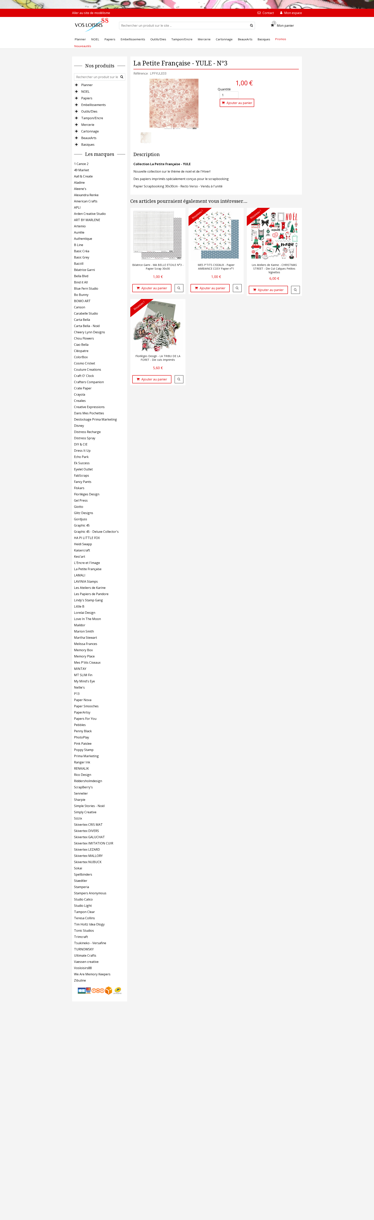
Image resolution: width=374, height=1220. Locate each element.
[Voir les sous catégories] (76, 85)
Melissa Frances (85, 644)
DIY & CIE (80, 444)
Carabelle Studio (86, 313)
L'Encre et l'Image (87, 563)
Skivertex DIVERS (86, 831)
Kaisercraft (82, 550)
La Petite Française (87, 569)
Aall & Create (83, 176)
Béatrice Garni (84, 270)
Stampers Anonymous (90, 893)
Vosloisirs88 (83, 968)
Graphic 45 (82, 525)
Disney (79, 425)
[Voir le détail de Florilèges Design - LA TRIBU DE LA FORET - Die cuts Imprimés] (179, 379)
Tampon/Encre (92, 118)
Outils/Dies (89, 111)
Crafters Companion (89, 382)
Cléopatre (81, 351)
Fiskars (79, 488)
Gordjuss (80, 519)
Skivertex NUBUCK (87, 862)
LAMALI (79, 575)
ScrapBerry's (83, 787)
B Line (78, 245)
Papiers (86, 98)
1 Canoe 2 (81, 164)
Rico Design (82, 775)
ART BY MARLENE (87, 220)
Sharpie (79, 799)
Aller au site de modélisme (91, 13)
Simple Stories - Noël (89, 806)
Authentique (83, 238)
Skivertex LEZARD (87, 849)
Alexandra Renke (86, 195)
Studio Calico (83, 899)
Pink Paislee (83, 743)
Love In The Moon (87, 619)
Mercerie (87, 125)
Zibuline (80, 980)
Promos (280, 39)
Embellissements (93, 105)
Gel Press (81, 500)
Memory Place (84, 656)
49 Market (81, 170)
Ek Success (82, 463)
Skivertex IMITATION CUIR (93, 843)
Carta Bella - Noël (87, 326)
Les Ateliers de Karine (90, 588)
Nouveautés (82, 46)
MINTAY (80, 669)
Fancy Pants (82, 482)
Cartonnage (90, 131)
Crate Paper (83, 388)
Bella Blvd (81, 276)
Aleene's (80, 189)
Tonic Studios (84, 930)
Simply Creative (85, 812)
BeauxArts (88, 138)
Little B (79, 606)
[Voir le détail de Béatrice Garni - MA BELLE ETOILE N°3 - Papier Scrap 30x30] (179, 288)
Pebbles (80, 725)
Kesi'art (79, 556)
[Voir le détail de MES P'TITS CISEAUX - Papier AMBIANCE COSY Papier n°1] (237, 288)
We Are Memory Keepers (92, 974)
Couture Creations (87, 369)
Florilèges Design (86, 494)
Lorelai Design (84, 612)
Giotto (78, 507)
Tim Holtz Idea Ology (89, 924)
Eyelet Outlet (83, 469)
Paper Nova (82, 700)
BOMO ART (82, 301)
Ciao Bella (81, 344)
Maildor (79, 625)
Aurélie (79, 232)
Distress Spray (84, 438)
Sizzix (78, 818)
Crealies (80, 401)
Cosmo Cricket (84, 363)
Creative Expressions (89, 407)
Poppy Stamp (84, 750)
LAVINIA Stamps (86, 581)
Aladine (79, 182)
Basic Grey (81, 257)
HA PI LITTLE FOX (87, 538)
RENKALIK (81, 768)
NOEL (85, 91)
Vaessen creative (86, 962)
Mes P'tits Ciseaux (87, 662)
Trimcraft (81, 937)
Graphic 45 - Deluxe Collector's (96, 531)
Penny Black (83, 731)
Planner (87, 85)
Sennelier (81, 793)
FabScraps (81, 475)
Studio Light (83, 905)
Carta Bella (82, 320)
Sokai (78, 868)
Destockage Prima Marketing (95, 419)
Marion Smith (84, 631)
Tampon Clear (84, 912)
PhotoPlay (81, 737)
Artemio (80, 226)
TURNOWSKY (84, 949)
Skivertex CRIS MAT (88, 824)
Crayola (79, 394)
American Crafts (85, 201)
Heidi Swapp (83, 544)
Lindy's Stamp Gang (88, 600)
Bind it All (81, 282)
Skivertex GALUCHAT (89, 837)
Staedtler (80, 881)
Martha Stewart (85, 637)
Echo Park (81, 457)
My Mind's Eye (84, 681)
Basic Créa (81, 251)
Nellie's (79, 687)
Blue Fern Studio (86, 288)
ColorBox (81, 357)
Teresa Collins (84, 918)
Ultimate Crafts (85, 955)
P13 (76, 694)
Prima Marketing (86, 756)
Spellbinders (83, 874)
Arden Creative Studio (90, 214)
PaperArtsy (82, 712)
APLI (77, 207)
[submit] (251, 25)
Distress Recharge (87, 432)
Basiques (87, 144)
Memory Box (83, 650)
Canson (79, 307)
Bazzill (78, 263)
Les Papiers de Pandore (91, 594)
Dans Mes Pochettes (89, 413)
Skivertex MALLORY (88, 856)
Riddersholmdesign (88, 781)
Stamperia (81, 887)
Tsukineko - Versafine (90, 943)
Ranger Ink (82, 762)
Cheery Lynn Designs (89, 332)
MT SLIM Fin (83, 675)
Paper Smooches (86, 706)
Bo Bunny (81, 295)
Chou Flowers (84, 338)
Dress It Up (82, 450)
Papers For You (85, 718)
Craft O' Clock (84, 376)
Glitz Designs (83, 513)
